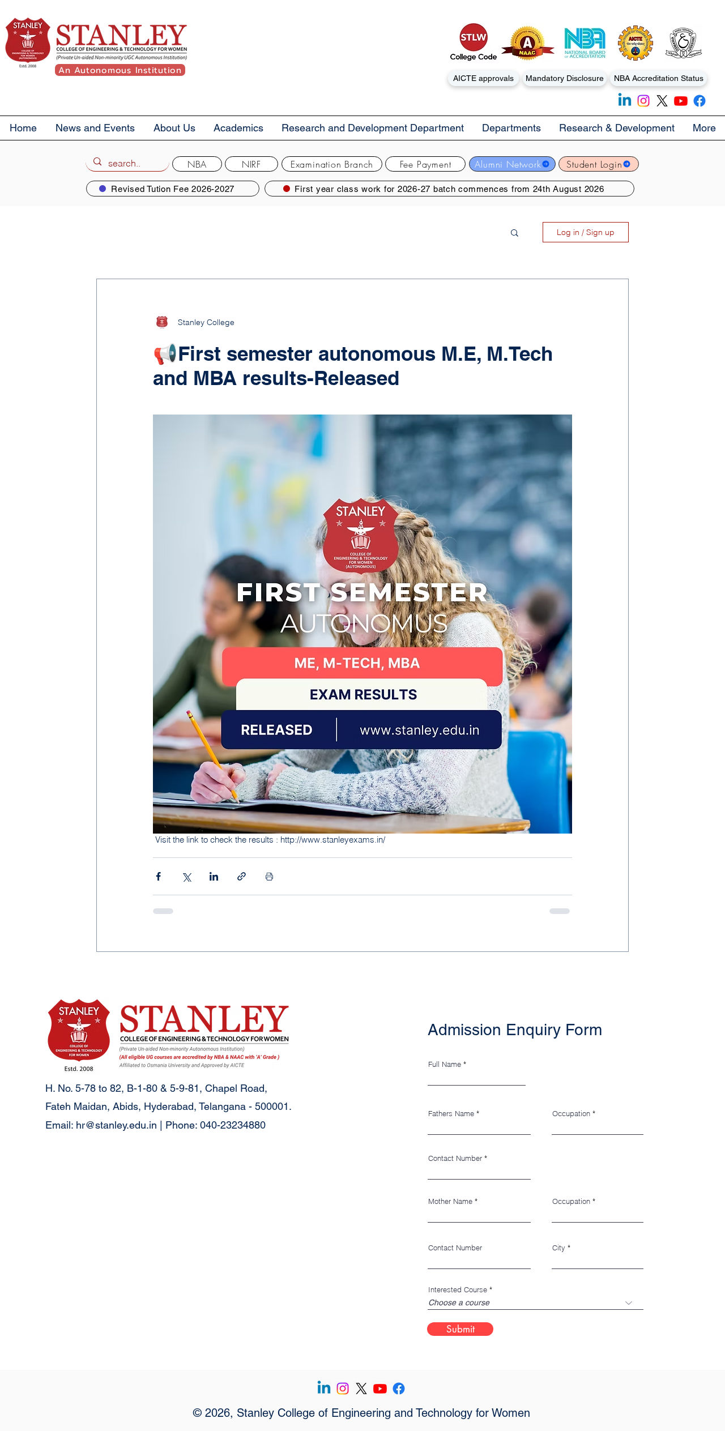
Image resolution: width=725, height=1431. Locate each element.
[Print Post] (269, 876)
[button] (174, 128)
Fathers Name (451, 1113)
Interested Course (457, 1289)
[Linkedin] (625, 101)
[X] (662, 101)
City (558, 1247)
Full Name (444, 1064)
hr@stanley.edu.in (116, 1125)
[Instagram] (643, 101)
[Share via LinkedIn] (213, 876)
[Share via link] (241, 876)
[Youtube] (681, 101)
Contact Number (455, 1158)
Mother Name (450, 1201)
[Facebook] (699, 101)
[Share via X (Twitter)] (186, 876)
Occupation (571, 1113)
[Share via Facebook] (158, 876)
